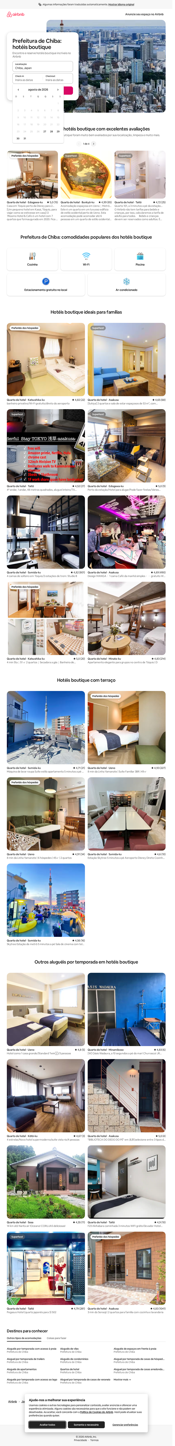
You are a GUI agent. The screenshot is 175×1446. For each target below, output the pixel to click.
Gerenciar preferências (125, 1424)
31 (25, 138)
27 (44, 131)
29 (58, 131)
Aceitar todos (47, 1424)
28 (51, 131)
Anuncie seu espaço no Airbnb (144, 14)
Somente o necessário (86, 1424)
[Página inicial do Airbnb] (15, 14)
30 (18, 138)
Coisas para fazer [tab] (56, 1338)
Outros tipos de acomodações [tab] (24, 1338)
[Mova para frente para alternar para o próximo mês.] (58, 90)
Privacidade (80, 1440)
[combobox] (42, 68)
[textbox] (27, 80)
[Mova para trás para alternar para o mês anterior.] (18, 90)
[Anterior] (79, 144)
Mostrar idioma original (121, 4)
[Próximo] (93, 144)
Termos (94, 1440)
